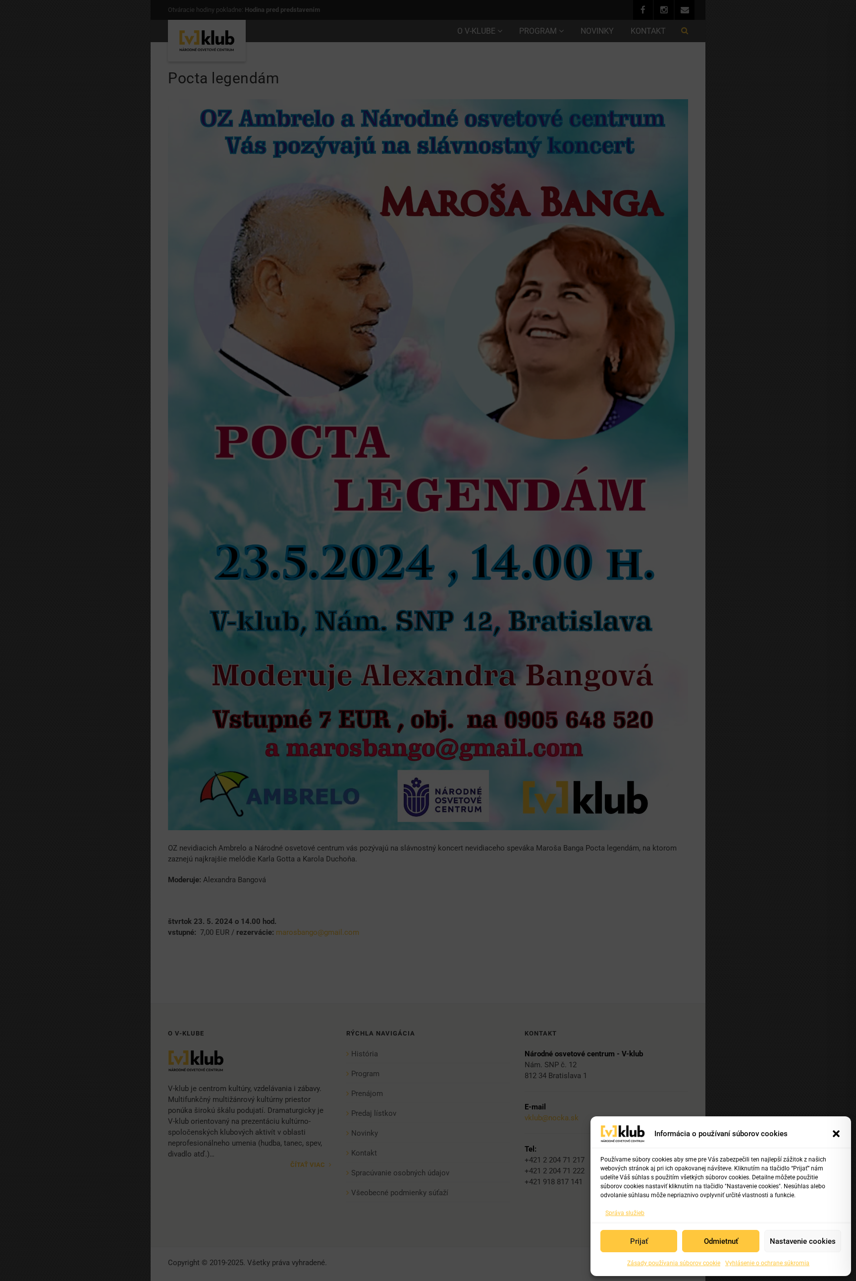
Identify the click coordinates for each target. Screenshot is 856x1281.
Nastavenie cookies (803, 1241)
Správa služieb (624, 1213)
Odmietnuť (721, 1241)
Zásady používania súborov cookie (673, 1263)
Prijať (639, 1241)
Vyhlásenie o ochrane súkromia (767, 1263)
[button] (836, 1134)
